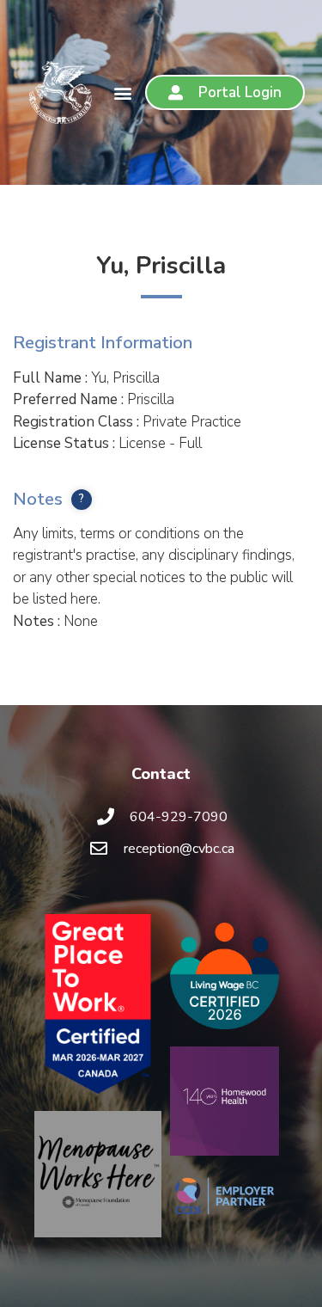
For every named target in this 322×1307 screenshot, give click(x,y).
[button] (122, 92)
